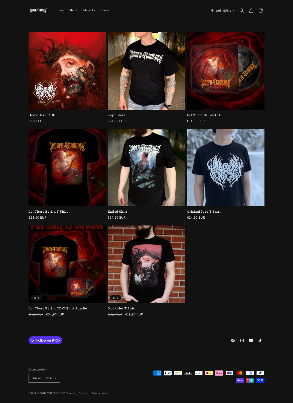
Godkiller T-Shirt (122, 308)
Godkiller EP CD (42, 115)
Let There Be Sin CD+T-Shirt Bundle (58, 308)
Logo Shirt (116, 115)
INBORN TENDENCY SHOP (51, 393)
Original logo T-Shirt (204, 211)
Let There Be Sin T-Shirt (48, 211)
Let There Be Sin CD (203, 115)
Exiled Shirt (117, 211)
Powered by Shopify (77, 393)
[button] (241, 10)
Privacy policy (100, 393)
